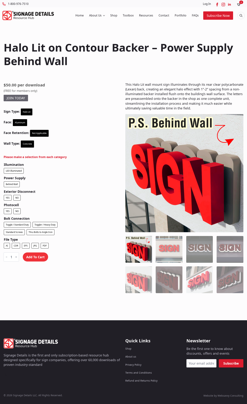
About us (130, 356)
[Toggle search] (241, 15)
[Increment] (16, 257)
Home (79, 15)
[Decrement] (6, 257)
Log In (207, 4)
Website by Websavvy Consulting (223, 395)
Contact (164, 15)
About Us (95, 15)
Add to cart (35, 257)
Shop (113, 15)
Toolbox (128, 15)
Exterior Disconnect (19, 191)
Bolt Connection (17, 218)
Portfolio (180, 15)
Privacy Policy (133, 364)
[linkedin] (229, 4)
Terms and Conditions (138, 372)
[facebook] (217, 4)
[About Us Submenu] (104, 15)
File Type (11, 239)
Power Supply (14, 178)
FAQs (195, 15)
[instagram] (223, 4)
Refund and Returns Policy (141, 380)
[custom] (6, 375)
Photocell (11, 205)
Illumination (14, 164)
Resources (146, 15)
